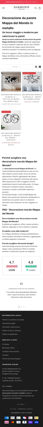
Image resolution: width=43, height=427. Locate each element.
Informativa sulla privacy (11, 327)
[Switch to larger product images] (36, 66)
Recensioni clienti (8, 348)
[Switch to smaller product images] (40, 66)
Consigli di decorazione (10, 351)
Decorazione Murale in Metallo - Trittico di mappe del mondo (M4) (11, 98)
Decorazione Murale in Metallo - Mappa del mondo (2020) (32, 97)
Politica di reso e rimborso (11, 330)
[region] (21, 292)
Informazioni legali (8, 323)
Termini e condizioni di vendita (13, 320)
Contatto (5, 355)
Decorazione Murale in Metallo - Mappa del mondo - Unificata (11, 136)
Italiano (20, 404)
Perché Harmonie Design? (11, 359)
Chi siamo (5, 344)
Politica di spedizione (9, 334)
